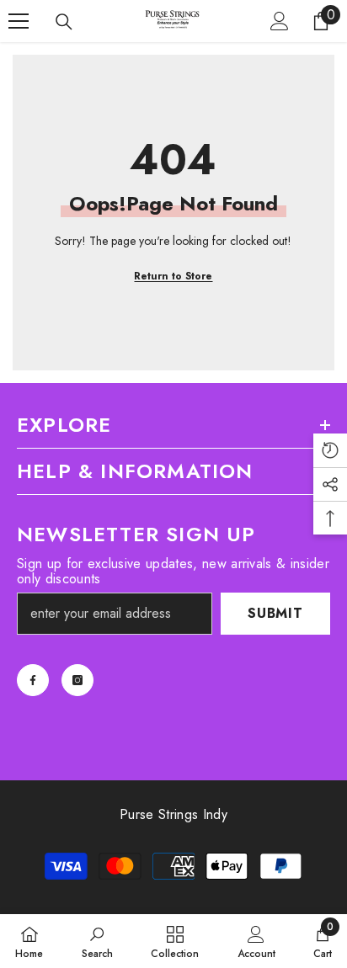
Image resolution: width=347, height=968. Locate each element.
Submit (275, 613)
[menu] (18, 21)
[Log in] (279, 21)
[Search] (64, 22)
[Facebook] (33, 680)
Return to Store (173, 276)
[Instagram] (77, 680)
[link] (97, 941)
